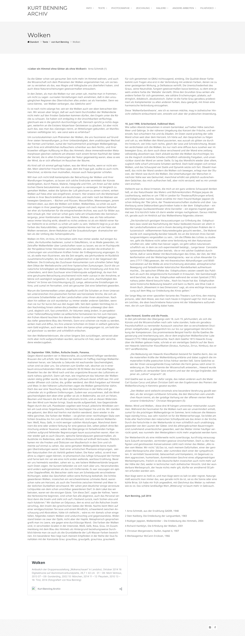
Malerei (161, 8)
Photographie (120, 8)
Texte (101, 8)
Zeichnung (143, 8)
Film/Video (207, 8)
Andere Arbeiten (183, 8)
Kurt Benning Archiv (47, 11)
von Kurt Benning (60, 41)
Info (89, 8)
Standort (34, 41)
